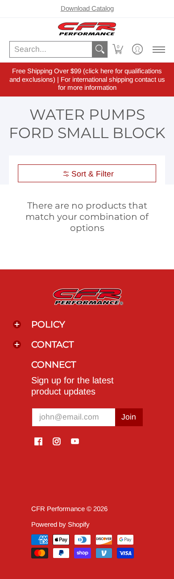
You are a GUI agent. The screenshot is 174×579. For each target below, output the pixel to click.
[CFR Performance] (87, 29)
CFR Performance (58, 508)
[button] (118, 49)
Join (128, 416)
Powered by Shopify (60, 524)
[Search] (100, 49)
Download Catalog (87, 8)
